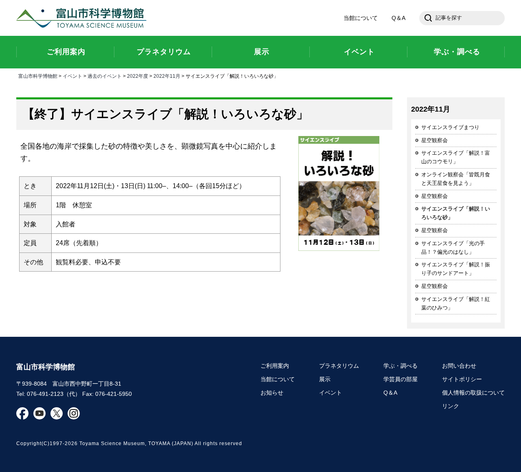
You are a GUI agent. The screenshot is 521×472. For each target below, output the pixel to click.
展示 (325, 379)
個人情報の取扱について (473, 392)
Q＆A (398, 18)
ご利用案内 (274, 365)
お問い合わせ (459, 365)
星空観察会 (434, 140)
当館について (361, 18)
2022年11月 (166, 76)
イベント (72, 76)
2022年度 (137, 76)
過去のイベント (105, 76)
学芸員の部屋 (400, 379)
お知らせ (271, 392)
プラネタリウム (339, 365)
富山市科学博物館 (83, 18)
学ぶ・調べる (400, 365)
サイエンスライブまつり (450, 127)
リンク (450, 406)
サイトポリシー (462, 379)
